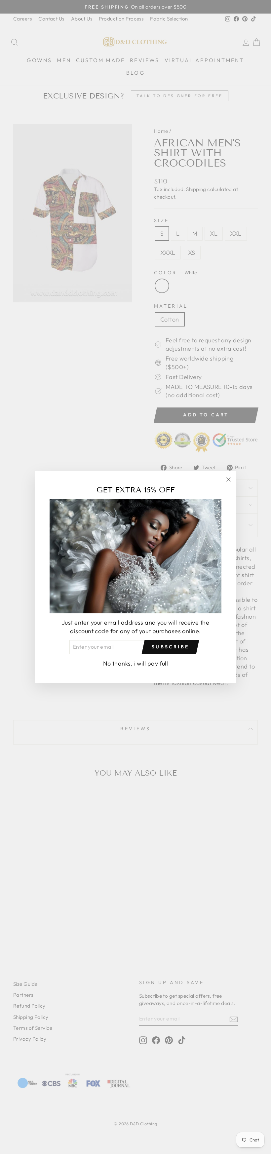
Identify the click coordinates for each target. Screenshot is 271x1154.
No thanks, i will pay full (135, 663)
